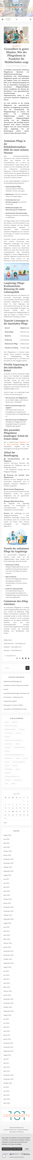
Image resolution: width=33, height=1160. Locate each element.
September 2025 (9, 871)
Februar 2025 (8, 899)
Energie (21, 729)
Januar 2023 (7, 995)
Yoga (6, 783)
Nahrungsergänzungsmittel (14, 754)
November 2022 (8, 1003)
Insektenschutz (19, 747)
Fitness (18, 733)
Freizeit (7, 736)
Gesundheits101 (11, 655)
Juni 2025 (6, 883)
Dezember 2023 (8, 951)
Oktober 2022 (8, 1007)
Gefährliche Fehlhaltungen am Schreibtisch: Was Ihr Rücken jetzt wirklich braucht (16, 685)
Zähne (13, 783)
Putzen (7, 762)
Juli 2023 (6, 971)
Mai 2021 (6, 1063)
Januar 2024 (7, 947)
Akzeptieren (16, 1149)
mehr (27, 1149)
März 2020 (7, 1103)
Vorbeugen (17, 780)
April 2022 (7, 1031)
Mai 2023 (6, 979)
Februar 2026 (8, 851)
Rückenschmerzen (19, 762)
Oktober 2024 (8, 915)
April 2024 (7, 935)
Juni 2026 (6, 839)
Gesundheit (16, 46)
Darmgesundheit (10, 729)
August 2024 (7, 923)
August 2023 (7, 967)
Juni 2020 (6, 1091)
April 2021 (7, 1067)
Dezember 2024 (8, 907)
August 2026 (7, 835)
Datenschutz (13, 1129)
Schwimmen (8, 769)
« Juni (5, 822)
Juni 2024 (6, 927)
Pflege (25, 758)
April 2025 (7, 891)
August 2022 (7, 1015)
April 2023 (7, 983)
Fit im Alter (9, 733)
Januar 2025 (7, 903)
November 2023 (8, 955)
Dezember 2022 (8, 999)
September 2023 (9, 963)
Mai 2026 (6, 843)
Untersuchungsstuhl (12, 776)
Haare (18, 744)
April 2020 (7, 1099)
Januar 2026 (7, 855)
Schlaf (7, 765)
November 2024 (8, 911)
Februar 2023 (8, 991)
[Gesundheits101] (16, 7)
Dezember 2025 (8, 859)
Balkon (14, 722)
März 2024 (7, 939)
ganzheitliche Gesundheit (14, 740)
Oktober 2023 (8, 959)
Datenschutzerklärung (19, 1157)
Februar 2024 (8, 943)
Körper (7, 751)
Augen (7, 722)
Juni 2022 (6, 1023)
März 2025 (7, 895)
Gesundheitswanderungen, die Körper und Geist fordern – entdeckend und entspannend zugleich (16, 697)
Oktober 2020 (8, 1083)
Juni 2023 (6, 975)
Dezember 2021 (8, 1043)
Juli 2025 (6, 879)
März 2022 (7, 1035)
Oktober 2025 (8, 867)
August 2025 (7, 875)
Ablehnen (6, 1149)
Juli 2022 (6, 1019)
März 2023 (7, 987)
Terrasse (8, 773)
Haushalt (8, 747)
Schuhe (15, 765)
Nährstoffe (9, 758)
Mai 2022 (6, 1027)
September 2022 (9, 1011)
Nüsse (18, 758)
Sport (18, 769)
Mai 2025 (6, 887)
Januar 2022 (7, 1039)
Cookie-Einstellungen (22, 1129)
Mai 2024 (6, 931)
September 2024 (9, 919)
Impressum (7, 1129)
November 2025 (8, 863)
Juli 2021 (6, 1059)
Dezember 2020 (8, 1075)
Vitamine (8, 780)
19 (13, 811)
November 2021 (8, 1047)
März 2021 (7, 1071)
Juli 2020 (6, 1087)
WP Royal (20, 1132)
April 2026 (7, 847)
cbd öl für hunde (11, 725)
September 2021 (9, 1051)
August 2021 (7, 1055)
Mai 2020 (6, 1095)
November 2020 (8, 1079)
